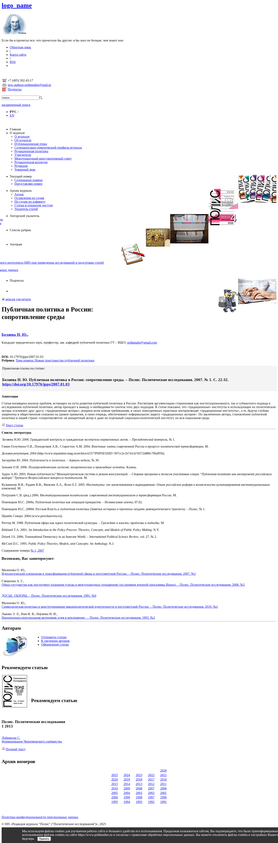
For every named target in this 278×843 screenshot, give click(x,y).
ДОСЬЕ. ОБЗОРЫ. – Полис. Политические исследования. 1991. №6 (49, 595)
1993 (139, 802)
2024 (127, 775)
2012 (151, 784)
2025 (114, 775)
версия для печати (18, 299)
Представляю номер (28, 183)
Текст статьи (14, 425)
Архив (19, 194)
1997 (151, 797)
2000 (114, 797)
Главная (15, 129)
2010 (114, 788)
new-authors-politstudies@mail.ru (29, 85)
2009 (127, 788)
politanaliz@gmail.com (142, 342)
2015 (114, 784)
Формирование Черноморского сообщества (32, 741)
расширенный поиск (16, 105)
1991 (163, 802)
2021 (163, 775)
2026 (163, 770)
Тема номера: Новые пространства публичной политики (55, 360)
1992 (151, 802)
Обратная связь (20, 47)
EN (12, 115)
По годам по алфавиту (30, 201)
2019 (127, 779)
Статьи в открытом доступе (33, 205)
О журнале (17, 133)
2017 (151, 779)
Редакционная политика (31, 151)
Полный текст (15, 749)
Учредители (22, 155)
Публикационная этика (30, 144)
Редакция (20, 166)
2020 (114, 779)
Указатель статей (26, 209)
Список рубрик (20, 230)
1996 (163, 797)
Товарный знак (24, 169)
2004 (127, 793)
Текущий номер (21, 176)
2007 (151, 788)
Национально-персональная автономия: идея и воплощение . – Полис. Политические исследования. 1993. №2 (78, 617)
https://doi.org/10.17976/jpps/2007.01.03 (36, 384)
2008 (139, 788)
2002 (151, 793)
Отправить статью (54, 637)
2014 (127, 784)
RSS (13, 62)
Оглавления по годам (29, 198)
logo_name (17, 5)
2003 (139, 793)
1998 (139, 797)
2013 (139, 784)
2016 (163, 779)
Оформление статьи (55, 644)
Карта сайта (18, 54)
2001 (163, 793)
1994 (127, 802)
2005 (114, 793)
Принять (44, 838)
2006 (163, 788)
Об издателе (22, 140)
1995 (114, 802)
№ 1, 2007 (37, 550)
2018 (139, 779)
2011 (163, 784)
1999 (127, 797)
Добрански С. (11, 738)
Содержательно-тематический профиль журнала (48, 147)
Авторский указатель (24, 216)
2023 (139, 775)
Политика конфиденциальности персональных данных (40, 817)
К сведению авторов (55, 641)
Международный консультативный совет (43, 158)
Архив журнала (21, 190)
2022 (151, 775)
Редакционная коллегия (30, 162)
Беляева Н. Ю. (14, 334)
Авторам (16, 244)
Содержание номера (28, 180)
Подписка (15, 89)
